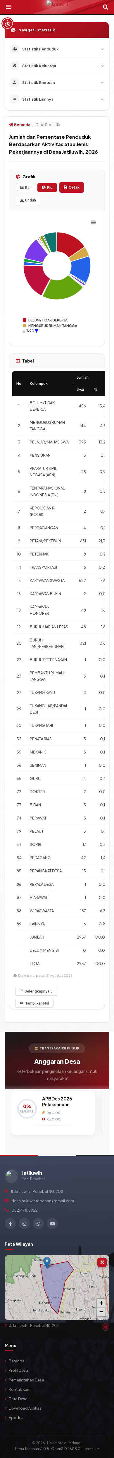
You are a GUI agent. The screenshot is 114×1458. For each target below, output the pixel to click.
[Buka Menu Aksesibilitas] (7, 23)
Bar (28, 187)
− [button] (101, 1311)
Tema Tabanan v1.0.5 (32, 1449)
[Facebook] (10, 1223)
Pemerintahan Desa (26, 1380)
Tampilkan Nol (37, 1003)
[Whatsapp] (38, 1223)
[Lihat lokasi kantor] (105, 1327)
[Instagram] (24, 1223)
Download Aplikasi (25, 1408)
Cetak (74, 187)
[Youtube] (52, 1223)
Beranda (21, 124)
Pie (50, 187)
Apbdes (16, 1417)
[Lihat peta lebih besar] (102, 1262)
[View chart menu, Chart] (93, 223)
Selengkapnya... (39, 991)
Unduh (30, 200)
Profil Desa (18, 1370)
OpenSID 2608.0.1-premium (75, 1449)
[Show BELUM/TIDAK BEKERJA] (45, 320)
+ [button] (101, 1303)
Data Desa (18, 1398)
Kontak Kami (20, 1389)
